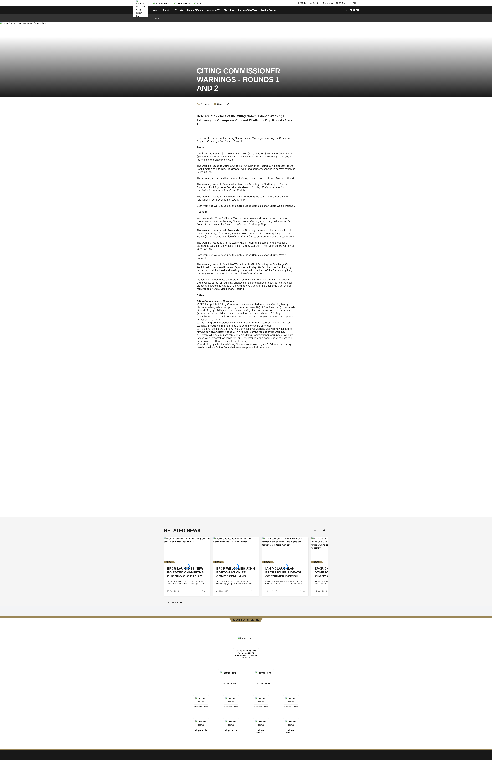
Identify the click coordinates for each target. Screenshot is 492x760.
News (156, 18)
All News (172, 602)
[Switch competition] (161, 3)
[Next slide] (324, 530)
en (354, 3)
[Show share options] (227, 104)
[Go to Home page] (140, 8)
